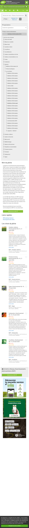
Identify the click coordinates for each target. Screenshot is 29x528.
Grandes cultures (9, 134)
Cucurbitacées (8, 51)
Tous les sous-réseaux (8, 37)
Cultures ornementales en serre (12, 56)
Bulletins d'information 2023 (13, 78)
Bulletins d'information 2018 (13, 93)
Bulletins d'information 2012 (13, 108)
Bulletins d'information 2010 (13, 113)
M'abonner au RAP (12, 211)
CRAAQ (12, 520)
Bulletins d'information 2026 (12, 66)
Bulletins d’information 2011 (13, 110)
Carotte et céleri (8, 46)
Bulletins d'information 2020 (13, 88)
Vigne (6, 156)
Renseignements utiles (9, 219)
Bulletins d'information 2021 (13, 83)
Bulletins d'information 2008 (13, 118)
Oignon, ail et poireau (9, 144)
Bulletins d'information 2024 (13, 75)
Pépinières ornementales (10, 146)
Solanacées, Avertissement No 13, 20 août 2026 (16, 314)
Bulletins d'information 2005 (13, 128)
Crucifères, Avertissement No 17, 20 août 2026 (16, 340)
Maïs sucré (7, 139)
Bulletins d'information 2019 (13, 90)
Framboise (7, 61)
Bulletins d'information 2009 (13, 115)
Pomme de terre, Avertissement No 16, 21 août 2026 (15, 258)
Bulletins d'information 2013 (13, 105)
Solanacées (7, 154)
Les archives (9, 71)
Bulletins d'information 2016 (13, 98)
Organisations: (7, 25)
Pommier (7, 151)
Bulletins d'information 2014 (14, 103)
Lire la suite (11, 247)
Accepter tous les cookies (14, 525)
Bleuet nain (7, 44)
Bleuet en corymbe (9, 41)
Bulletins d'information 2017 (13, 95)
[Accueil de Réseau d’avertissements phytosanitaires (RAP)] (2, 10)
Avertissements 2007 (12, 120)
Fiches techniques (10, 68)
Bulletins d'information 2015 (13, 100)
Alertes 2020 (10, 85)
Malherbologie (8, 141)
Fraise (6, 59)
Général (6, 64)
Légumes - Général (11, 130)
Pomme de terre (8, 149)
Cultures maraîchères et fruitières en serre (14, 54)
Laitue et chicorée (9, 136)
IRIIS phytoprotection (8, 218)
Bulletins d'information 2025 (13, 73)
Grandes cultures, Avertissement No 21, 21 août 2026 (15, 229)
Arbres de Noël (8, 39)
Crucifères (7, 49)
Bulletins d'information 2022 (13, 80)
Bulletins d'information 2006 (13, 125)
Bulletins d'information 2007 (13, 123)
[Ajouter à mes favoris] (26, 228)
